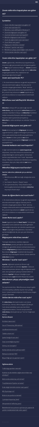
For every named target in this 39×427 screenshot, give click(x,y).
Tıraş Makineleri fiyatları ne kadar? (13, 383)
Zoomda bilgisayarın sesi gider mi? (16, 32)
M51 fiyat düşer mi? (8, 391)
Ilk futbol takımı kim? (8, 321)
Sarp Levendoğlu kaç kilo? (10, 342)
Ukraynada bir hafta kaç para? (11, 403)
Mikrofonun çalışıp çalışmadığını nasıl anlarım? (19, 50)
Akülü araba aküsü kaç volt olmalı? (13, 379)
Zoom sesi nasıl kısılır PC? (13, 27)
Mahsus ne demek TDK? (9, 354)
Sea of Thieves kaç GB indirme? (12, 325)
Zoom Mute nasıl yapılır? (12, 42)
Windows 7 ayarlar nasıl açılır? (14, 47)
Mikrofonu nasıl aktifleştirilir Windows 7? (17, 30)
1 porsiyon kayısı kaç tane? (10, 399)
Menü (36, 2)
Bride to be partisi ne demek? (11, 395)
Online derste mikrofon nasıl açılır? (16, 52)
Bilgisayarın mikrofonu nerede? (15, 45)
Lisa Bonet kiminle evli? (9, 329)
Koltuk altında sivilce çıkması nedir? (13, 350)
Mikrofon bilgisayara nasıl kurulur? (15, 37)
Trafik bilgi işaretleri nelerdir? (11, 368)
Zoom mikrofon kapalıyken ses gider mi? (18, 25)
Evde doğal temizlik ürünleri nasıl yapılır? (15, 387)
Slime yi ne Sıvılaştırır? (9, 346)
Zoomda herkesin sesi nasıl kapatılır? (16, 35)
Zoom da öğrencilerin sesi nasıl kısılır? (17, 40)
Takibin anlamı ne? (8, 333)
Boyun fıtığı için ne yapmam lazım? (13, 358)
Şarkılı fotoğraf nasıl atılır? (10, 337)
